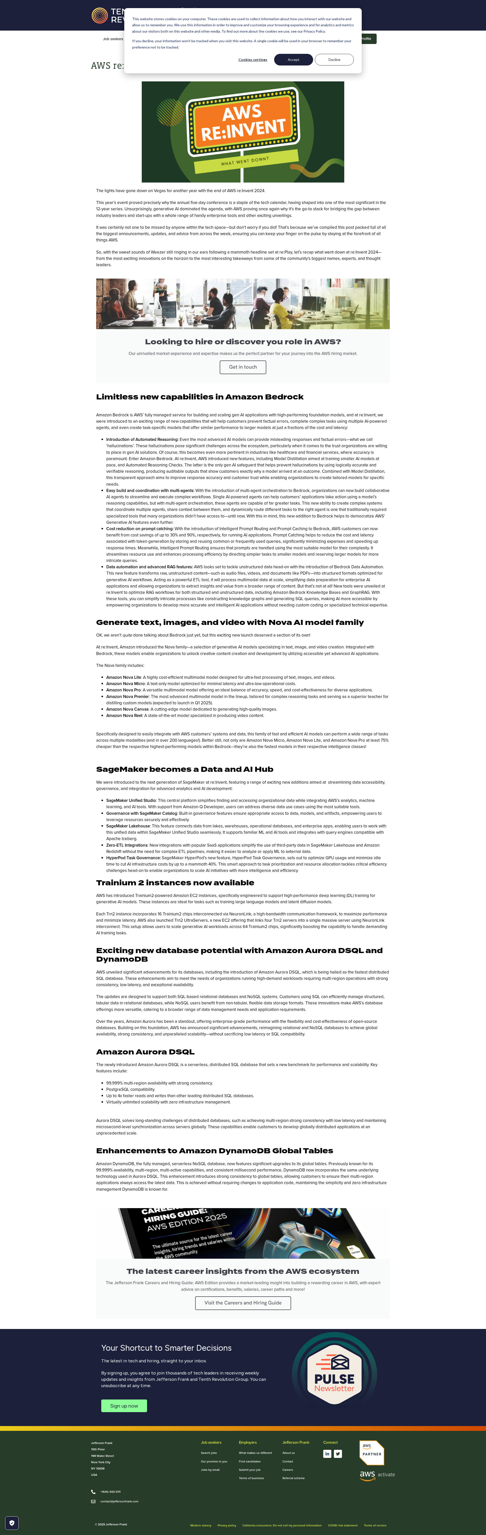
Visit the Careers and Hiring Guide (243, 1303)
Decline (334, 59)
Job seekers (113, 39)
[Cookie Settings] (12, 1523)
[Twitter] (338, 1454)
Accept (293, 59)
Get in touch (243, 367)
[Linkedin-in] (327, 1454)
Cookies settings (252, 59)
